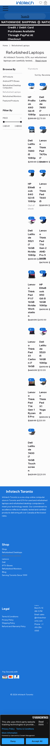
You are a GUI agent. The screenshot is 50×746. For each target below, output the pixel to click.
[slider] (3, 122)
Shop (4, 549)
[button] (45, 3)
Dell (3, 562)
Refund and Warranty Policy (14, 626)
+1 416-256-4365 (38, 627)
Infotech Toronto (19, 491)
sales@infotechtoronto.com (40, 617)
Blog (4, 572)
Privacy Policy (7, 620)
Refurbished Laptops (11, 555)
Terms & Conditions (10, 616)
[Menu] (5, 8)
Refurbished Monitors (12, 568)
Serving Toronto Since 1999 (14, 575)
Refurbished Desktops (12, 552)
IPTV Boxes (7, 565)
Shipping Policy (8, 623)
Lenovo (5, 559)
